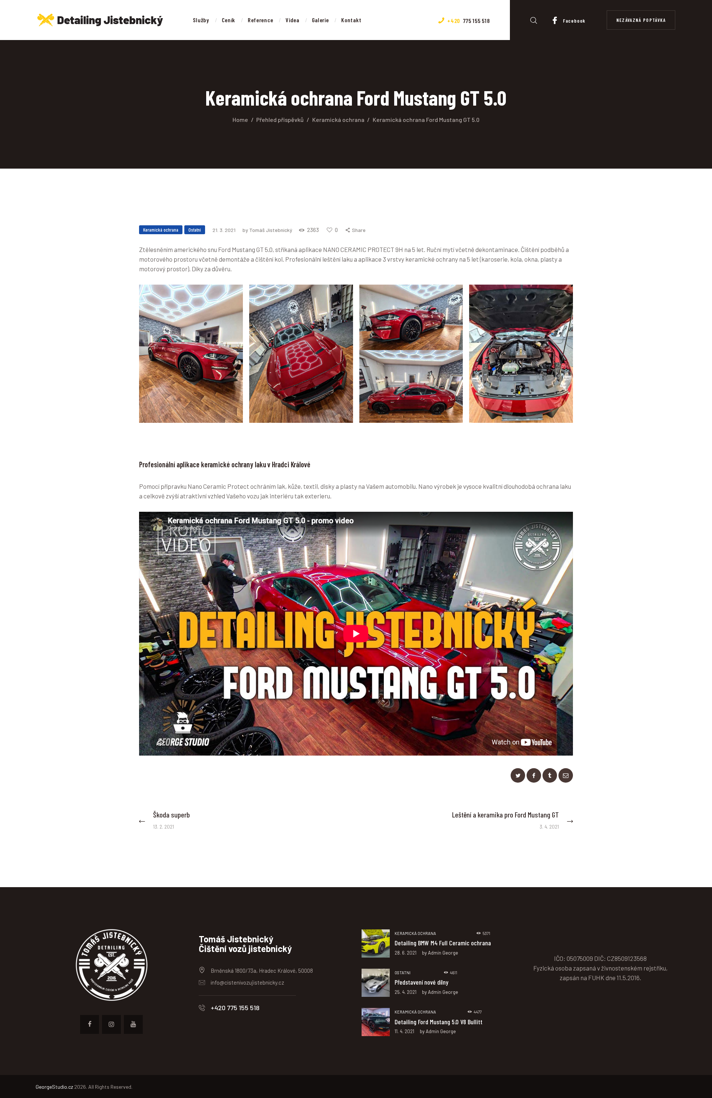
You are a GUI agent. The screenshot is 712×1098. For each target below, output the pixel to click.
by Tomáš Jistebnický (268, 230)
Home (240, 119)
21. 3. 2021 (223, 230)
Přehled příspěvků (280, 119)
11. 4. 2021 (404, 1031)
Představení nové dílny (421, 982)
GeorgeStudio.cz (54, 1087)
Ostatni (194, 230)
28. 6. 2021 (405, 953)
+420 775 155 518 (235, 1008)
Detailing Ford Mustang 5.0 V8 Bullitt (438, 1022)
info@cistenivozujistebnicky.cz (247, 982)
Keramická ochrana (338, 119)
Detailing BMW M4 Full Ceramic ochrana (443, 943)
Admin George (443, 953)
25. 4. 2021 (405, 992)
